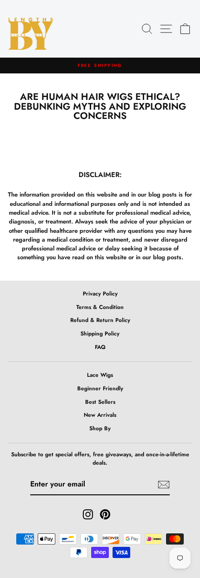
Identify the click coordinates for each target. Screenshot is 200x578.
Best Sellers (100, 402)
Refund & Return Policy (100, 320)
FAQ (100, 347)
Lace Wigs (100, 375)
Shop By (100, 428)
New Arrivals (100, 415)
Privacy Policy (100, 293)
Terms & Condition (100, 307)
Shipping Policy (100, 333)
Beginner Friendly (100, 388)
